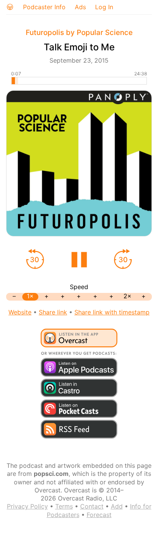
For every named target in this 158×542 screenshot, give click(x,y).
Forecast (99, 515)
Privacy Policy (27, 506)
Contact (92, 506)
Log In (104, 7)
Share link (53, 312)
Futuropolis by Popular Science (79, 32)
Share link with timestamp (112, 312)
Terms (64, 506)
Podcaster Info (44, 7)
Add (117, 506)
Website (19, 312)
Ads (80, 7)
